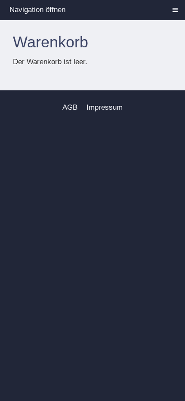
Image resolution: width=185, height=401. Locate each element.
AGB (69, 107)
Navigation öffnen (37, 10)
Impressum (104, 107)
